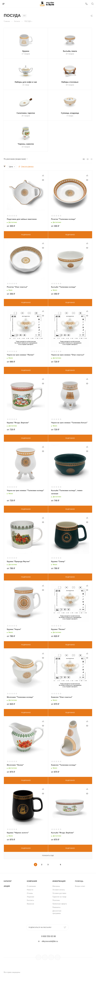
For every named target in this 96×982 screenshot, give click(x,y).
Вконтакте (38, 957)
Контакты (30, 900)
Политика (56, 900)
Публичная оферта (59, 904)
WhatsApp (57, 957)
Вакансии (30, 904)
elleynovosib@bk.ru (50, 941)
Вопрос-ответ (80, 886)
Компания (32, 881)
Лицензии (30, 897)
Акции (7, 886)
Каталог (8, 881)
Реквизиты (56, 907)
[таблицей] (91, 159)
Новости (30, 890)
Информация (59, 881)
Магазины (56, 886)
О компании (31, 886)
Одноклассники (51, 957)
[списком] (87, 159)
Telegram (45, 957)
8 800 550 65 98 (48, 936)
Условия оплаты (58, 890)
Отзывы (30, 893)
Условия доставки (59, 893)
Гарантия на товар (59, 897)
